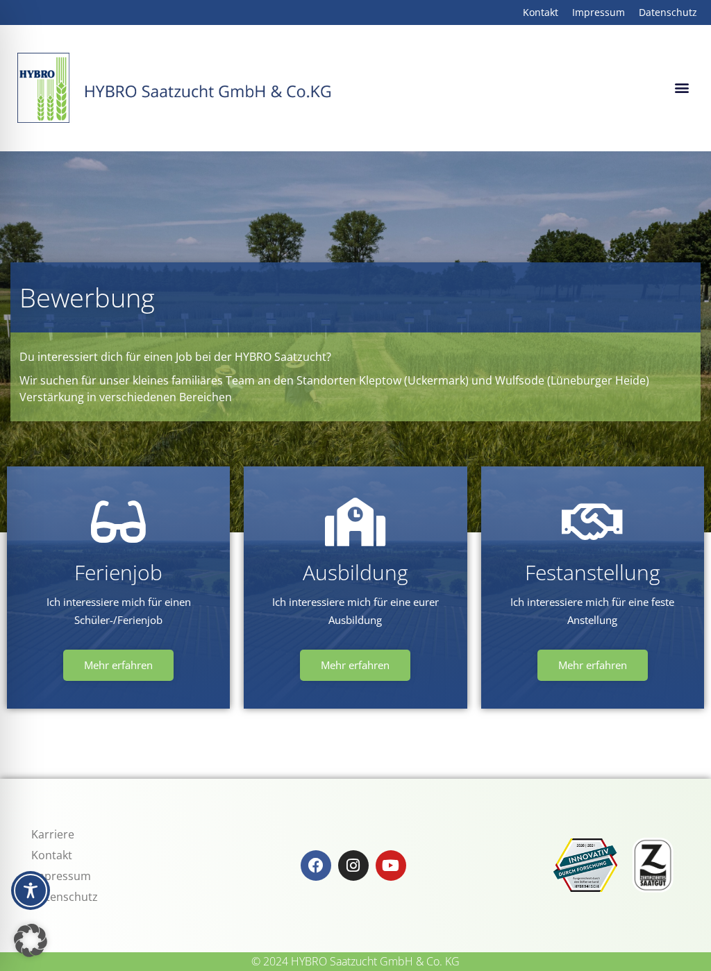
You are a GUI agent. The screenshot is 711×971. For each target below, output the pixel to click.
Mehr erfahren (118, 665)
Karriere (52, 834)
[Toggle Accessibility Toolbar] (30, 890)
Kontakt (51, 855)
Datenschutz (64, 896)
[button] (682, 87)
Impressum (61, 876)
